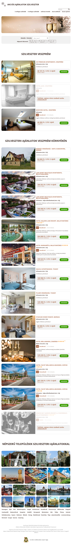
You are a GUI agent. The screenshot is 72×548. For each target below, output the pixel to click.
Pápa (49, 515)
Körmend (4, 518)
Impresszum (53, 527)
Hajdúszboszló (35, 531)
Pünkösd (41, 529)
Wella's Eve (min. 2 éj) (42, 343)
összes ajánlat (66, 11)
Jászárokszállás (56, 515)
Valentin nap (46, 529)
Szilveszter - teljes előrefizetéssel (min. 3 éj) (48, 393)
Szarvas (15, 518)
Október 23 (36, 529)
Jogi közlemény (40, 527)
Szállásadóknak (47, 527)
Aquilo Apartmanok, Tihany (47, 269)
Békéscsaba (60, 509)
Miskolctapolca (21, 509)
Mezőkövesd (36, 515)
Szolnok (68, 512)
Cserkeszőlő (5, 512)
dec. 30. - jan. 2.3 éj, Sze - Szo (33, 41)
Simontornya (52, 509)
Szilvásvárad (35, 509)
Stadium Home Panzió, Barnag (48, 317)
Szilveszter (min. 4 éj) (42, 176)
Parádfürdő (44, 509)
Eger (19, 531)
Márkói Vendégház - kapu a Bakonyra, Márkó (51, 149)
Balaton (5, 531)
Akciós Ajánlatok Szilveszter (23, 4)
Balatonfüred (14, 512)
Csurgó (10, 518)
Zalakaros (36, 532)
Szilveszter (39, 88)
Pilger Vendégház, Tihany (46, 293)
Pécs (14, 509)
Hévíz (44, 531)
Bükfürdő (16, 531)
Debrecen (19, 515)
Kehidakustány (6, 515)
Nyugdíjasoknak (53, 529)
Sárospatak (37, 512)
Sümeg (30, 515)
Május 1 (25, 529)
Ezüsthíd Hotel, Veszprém (46, 110)
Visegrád (67, 509)
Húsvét (16, 529)
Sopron (13, 515)
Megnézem (64, 71)
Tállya (56, 512)
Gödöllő (29, 512)
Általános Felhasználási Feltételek (23, 527)
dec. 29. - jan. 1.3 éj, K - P (52, 41)
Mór (51, 512)
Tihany (62, 512)
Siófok (58, 531)
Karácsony (21, 529)
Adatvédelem (33, 527)
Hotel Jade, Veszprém (44, 86)
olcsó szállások (56, 11)
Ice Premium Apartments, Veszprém (49, 62)
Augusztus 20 (12, 529)
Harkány (41, 531)
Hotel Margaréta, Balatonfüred (49, 245)
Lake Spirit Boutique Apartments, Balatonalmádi (49, 173)
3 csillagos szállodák (20, 11)
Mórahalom (45, 512)
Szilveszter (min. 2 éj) (42, 64)
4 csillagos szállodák (33, 11)
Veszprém (22, 512)
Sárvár (55, 531)
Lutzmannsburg (65, 515)
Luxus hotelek (60, 529)
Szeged (29, 509)
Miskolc (25, 515)
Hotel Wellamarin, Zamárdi (47, 341)
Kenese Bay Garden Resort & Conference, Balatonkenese (52, 414)
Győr (10, 509)
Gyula (30, 531)
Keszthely (44, 515)
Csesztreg (20, 518)
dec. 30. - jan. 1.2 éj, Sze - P (42, 41)
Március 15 (30, 529)
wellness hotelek (45, 11)
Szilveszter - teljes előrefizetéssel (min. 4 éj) (48, 200)
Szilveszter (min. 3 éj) (42, 295)
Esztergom (5, 509)
